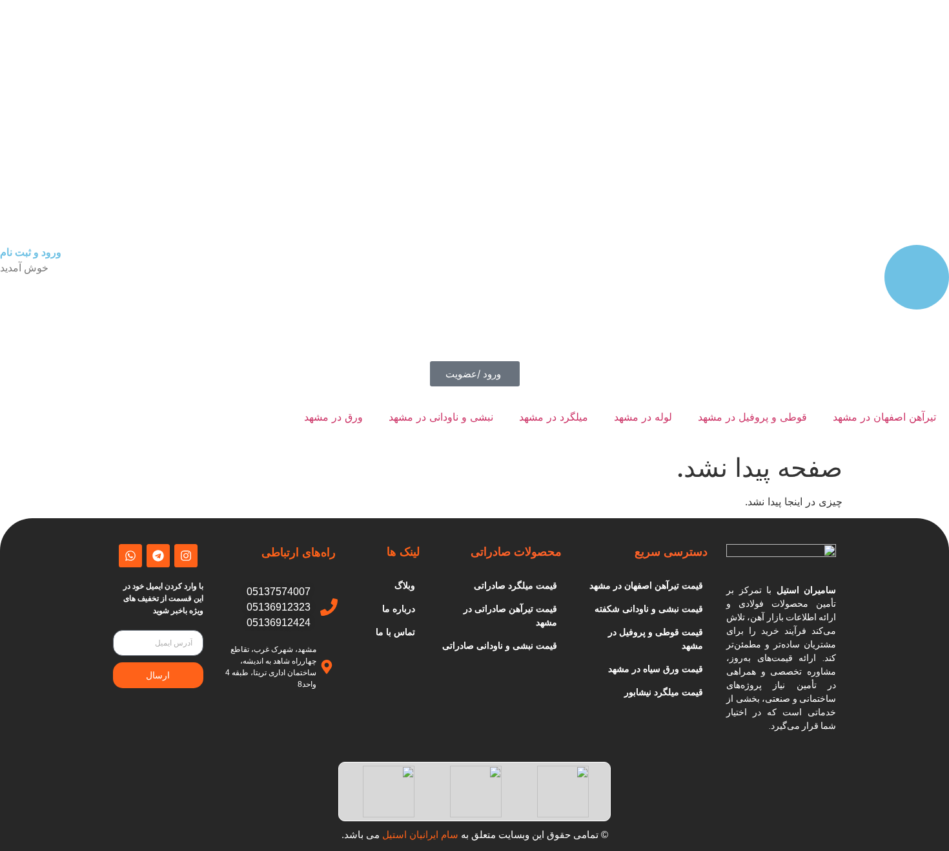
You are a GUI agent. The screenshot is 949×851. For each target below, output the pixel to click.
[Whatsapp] (130, 555)
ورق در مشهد (333, 416)
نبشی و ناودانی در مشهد (441, 416)
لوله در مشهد (643, 416)
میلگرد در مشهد (553, 416)
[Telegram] (158, 555)
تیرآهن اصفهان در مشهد (884, 416)
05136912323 (279, 607)
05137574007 (279, 591)
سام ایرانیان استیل (420, 834)
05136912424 (279, 622)
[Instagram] (186, 555)
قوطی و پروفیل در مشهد (752, 416)
